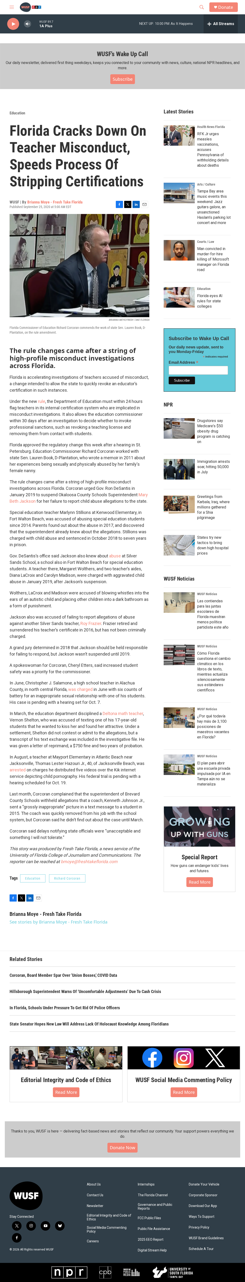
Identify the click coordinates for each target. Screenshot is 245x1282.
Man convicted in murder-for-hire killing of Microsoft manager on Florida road (213, 259)
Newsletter (95, 1206)
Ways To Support (201, 1216)
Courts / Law (205, 242)
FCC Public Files (149, 1218)
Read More (200, 882)
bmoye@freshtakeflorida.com (89, 861)
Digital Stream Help (152, 1250)
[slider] (35, 23)
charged (85, 689)
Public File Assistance (154, 1229)
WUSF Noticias (207, 594)
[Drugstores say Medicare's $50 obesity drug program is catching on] (179, 428)
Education (17, 113)
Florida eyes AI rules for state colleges (210, 301)
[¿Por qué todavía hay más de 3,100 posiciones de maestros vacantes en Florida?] (179, 717)
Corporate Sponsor (203, 1195)
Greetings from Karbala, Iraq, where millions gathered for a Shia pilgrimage (213, 507)
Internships (146, 1184)
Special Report (199, 857)
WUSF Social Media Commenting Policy (183, 1080)
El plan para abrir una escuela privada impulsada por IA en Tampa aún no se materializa (213, 773)
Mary (143, 494)
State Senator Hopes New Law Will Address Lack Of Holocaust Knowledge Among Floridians (89, 1023)
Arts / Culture (206, 184)
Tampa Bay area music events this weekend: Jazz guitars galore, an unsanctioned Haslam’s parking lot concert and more (214, 207)
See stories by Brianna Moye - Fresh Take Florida (58, 922)
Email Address (183, 362)
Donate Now (122, 1147)
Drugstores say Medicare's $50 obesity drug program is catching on (213, 431)
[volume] (27, 24)
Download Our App (203, 1206)
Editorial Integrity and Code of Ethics (66, 1080)
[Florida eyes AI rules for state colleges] (179, 297)
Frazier (95, 623)
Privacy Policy (199, 1227)
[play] (13, 24)
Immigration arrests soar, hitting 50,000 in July (213, 466)
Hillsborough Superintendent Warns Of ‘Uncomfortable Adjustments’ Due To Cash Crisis (85, 991)
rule (41, 401)
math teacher (130, 713)
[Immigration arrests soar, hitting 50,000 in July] (179, 469)
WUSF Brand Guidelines (206, 1238)
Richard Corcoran (67, 878)
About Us (94, 1184)
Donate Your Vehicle (204, 1184)
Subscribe (123, 79)
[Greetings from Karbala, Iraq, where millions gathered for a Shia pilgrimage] (179, 504)
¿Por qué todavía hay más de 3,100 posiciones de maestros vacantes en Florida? (213, 726)
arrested (18, 769)
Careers (93, 1241)
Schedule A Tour (201, 1249)
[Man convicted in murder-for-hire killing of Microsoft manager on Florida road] (179, 250)
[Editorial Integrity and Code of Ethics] (66, 1058)
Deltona (110, 713)
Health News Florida (211, 127)
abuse (115, 555)
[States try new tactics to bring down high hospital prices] (179, 545)
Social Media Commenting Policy (107, 1229)
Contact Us (95, 1195)
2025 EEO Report (150, 1239)
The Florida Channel (153, 1195)
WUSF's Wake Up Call (122, 54)
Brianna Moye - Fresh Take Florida (55, 202)
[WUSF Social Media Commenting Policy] (184, 1058)
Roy (84, 623)
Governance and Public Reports (155, 1206)
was (72, 689)
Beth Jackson (23, 501)
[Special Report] (199, 827)
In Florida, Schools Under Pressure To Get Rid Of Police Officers (65, 1007)
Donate (225, 7)
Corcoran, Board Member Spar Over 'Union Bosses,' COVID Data (63, 975)
